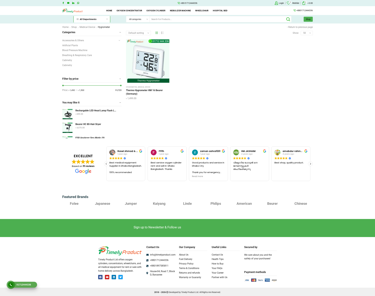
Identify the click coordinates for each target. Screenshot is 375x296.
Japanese (102, 204)
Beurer (272, 204)
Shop (308, 19)
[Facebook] (63, 3)
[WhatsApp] (78, 3)
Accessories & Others (73, 40)
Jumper (131, 204)
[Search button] (288, 19)
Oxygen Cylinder (155, 10)
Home (109, 10)
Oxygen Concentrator (129, 10)
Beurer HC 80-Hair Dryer (88, 124)
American (244, 204)
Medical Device (87, 27)
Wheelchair (201, 10)
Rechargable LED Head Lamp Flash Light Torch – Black (95, 110)
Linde (187, 204)
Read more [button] (197, 176)
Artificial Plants (70, 45)
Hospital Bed (220, 10)
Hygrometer (131, 87)
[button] (310, 164)
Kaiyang (159, 204)
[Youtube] (68, 3)
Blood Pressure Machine (74, 50)
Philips (215, 204)
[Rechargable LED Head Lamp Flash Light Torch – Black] (67, 114)
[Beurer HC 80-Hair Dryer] (67, 128)
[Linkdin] (73, 3)
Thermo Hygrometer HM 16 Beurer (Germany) (144, 92)
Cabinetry (67, 60)
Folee (74, 204)
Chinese (300, 204)
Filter (118, 90)
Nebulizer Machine (180, 10)
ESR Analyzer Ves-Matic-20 (89, 137)
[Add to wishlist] (144, 62)
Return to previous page (300, 27)
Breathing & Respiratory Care (77, 55)
